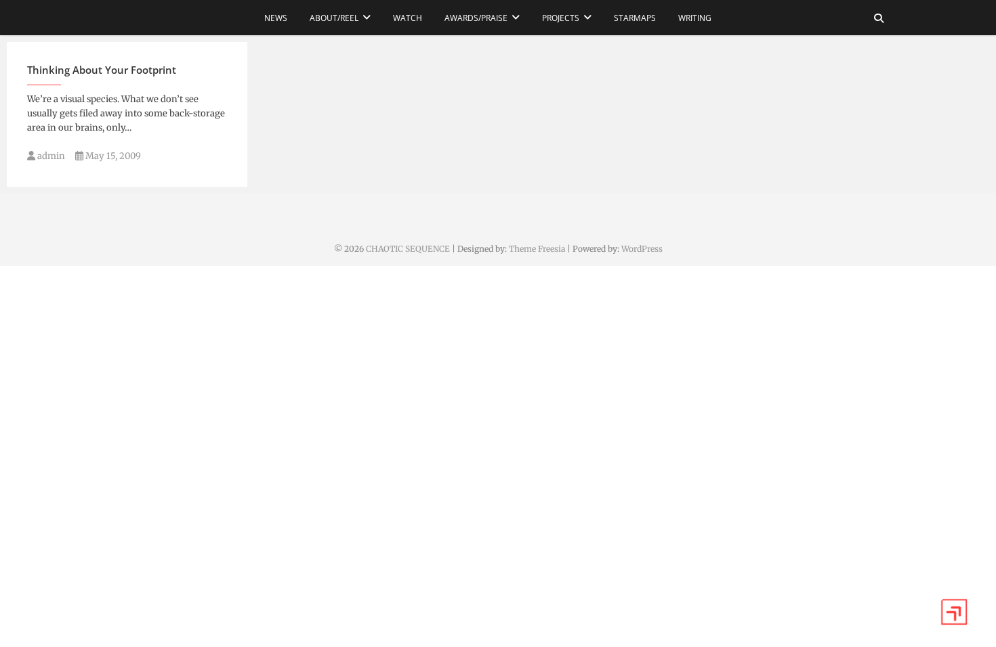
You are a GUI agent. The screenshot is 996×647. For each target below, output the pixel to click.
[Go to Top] (954, 612)
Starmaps (635, 18)
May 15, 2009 (112, 156)
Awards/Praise (475, 18)
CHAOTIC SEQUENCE (408, 249)
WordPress (642, 249)
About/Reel (334, 18)
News (275, 18)
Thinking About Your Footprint (101, 69)
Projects (560, 18)
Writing (694, 18)
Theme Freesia (537, 249)
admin (50, 156)
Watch (407, 18)
